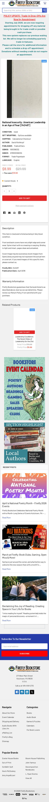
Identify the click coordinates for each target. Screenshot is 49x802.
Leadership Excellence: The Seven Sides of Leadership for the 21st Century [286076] (24, 340)
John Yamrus (30, 762)
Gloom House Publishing (35, 758)
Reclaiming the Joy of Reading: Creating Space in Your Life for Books (23, 607)
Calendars (30, 725)
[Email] (9, 213)
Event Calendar (8, 717)
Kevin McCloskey (8, 771)
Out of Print (6, 762)
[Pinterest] (24, 213)
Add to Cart (24, 332)
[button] (24, 388)
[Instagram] (22, 692)
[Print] (14, 213)
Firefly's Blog (7, 737)
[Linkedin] (19, 213)
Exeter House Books (10, 758)
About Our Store (8, 713)
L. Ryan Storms (31, 774)
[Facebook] (4, 213)
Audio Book (31, 717)
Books (29, 713)
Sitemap (5, 741)
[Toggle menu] (3, 3)
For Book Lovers (33, 730)
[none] (24, 89)
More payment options (25, 205)
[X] (32, 692)
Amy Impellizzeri (8, 775)
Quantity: (7, 186)
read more (6, 517)
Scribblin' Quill (7, 767)
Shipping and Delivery (10, 721)
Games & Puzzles (33, 721)
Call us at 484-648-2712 (24, 685)
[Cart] (45, 3)
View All (28, 778)
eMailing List (7, 733)
